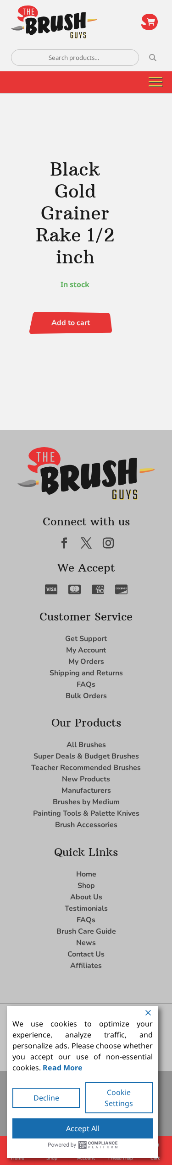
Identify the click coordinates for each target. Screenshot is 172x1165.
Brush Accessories (86, 825)
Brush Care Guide (86, 931)
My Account (86, 650)
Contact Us (86, 954)
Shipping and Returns (86, 673)
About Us (86, 897)
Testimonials (86, 908)
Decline (46, 1098)
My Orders (86, 662)
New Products (86, 779)
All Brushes (86, 745)
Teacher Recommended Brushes (86, 768)
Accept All (83, 1128)
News (86, 943)
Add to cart (70, 323)
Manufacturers (86, 791)
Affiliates (86, 966)
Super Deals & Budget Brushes (86, 756)
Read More (63, 1068)
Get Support (86, 639)
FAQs (86, 684)
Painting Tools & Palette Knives (86, 813)
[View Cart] (149, 22)
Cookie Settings (119, 1097)
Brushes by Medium (86, 802)
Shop (86, 886)
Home (86, 874)
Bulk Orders (86, 696)
